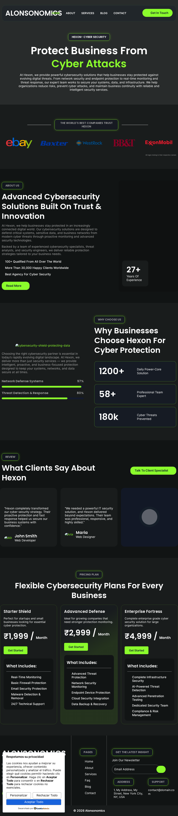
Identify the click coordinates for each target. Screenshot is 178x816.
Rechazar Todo (47, 795)
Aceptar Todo (33, 802)
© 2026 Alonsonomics (89, 810)
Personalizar (18, 795)
